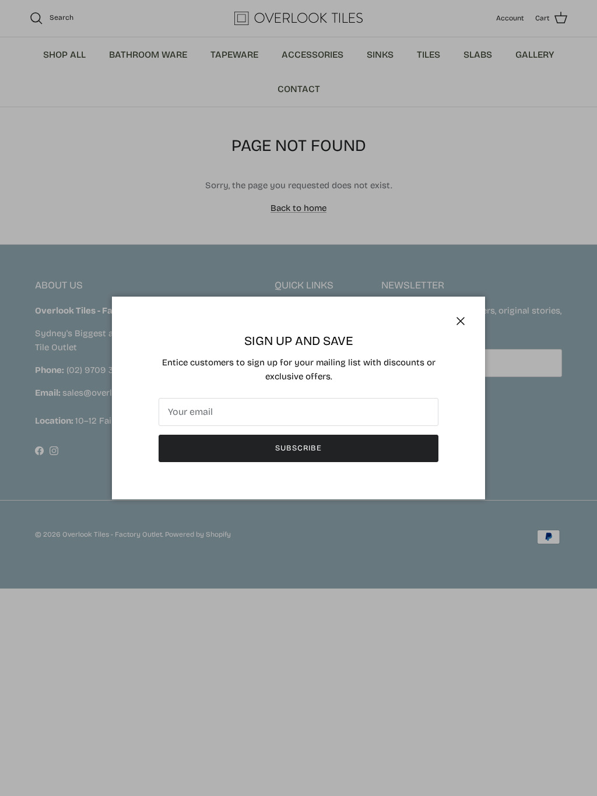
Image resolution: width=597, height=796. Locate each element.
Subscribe (298, 448)
